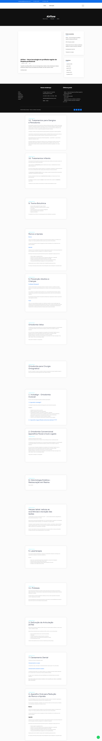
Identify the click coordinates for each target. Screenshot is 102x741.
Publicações (51, 5)
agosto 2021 (68, 68)
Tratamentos (20, 94)
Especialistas (20, 96)
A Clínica (19, 93)
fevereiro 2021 (69, 72)
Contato (19, 99)
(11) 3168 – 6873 (36, 1)
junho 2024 (68, 66)
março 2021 (68, 70)
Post (29, 63)
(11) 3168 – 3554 (45, 1)
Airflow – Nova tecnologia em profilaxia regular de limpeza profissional (39, 60)
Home (45, 5)
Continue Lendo (24, 70)
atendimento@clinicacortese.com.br (24, 1)
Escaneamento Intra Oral (70, 49)
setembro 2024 (69, 63)
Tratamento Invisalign (70, 52)
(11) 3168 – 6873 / (46, 95)
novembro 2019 (69, 74)
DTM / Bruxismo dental (70, 42)
